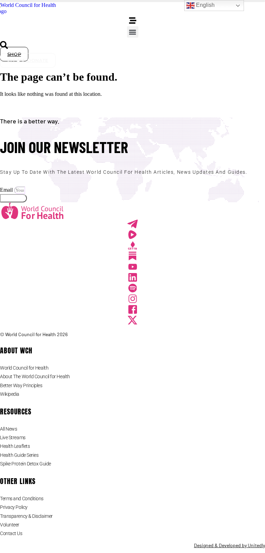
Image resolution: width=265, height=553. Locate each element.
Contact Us (11, 533)
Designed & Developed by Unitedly (229, 545)
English (205, 5)
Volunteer (9, 524)
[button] (132, 32)
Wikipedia (9, 394)
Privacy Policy (14, 507)
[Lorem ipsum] (132, 268)
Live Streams (13, 437)
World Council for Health (24, 368)
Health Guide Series (19, 455)
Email (7, 190)
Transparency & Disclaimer (26, 516)
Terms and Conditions (21, 498)
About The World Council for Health (35, 376)
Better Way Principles (21, 385)
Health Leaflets (15, 446)
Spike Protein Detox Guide (25, 463)
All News (8, 429)
